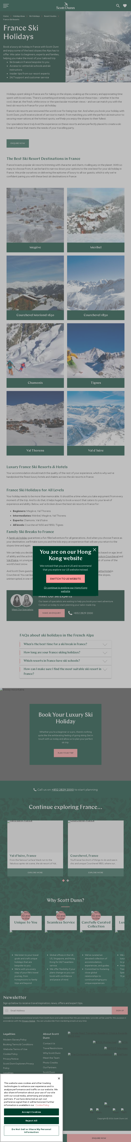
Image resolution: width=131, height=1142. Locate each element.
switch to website (65, 578)
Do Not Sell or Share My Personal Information (31, 1131)
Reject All (32, 1120)
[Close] (58, 1078)
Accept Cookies (31, 1112)
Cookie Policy (42, 1105)
